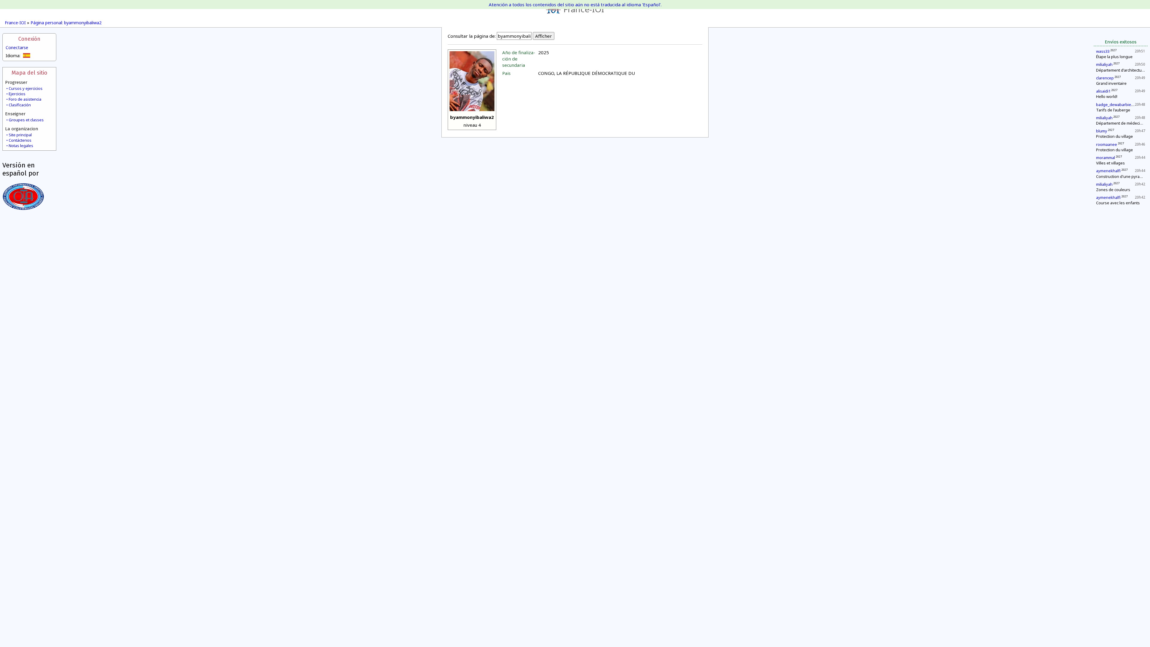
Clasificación (20, 105)
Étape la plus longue (1114, 56)
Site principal (20, 134)
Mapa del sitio (29, 72)
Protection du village (1114, 136)
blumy (1101, 131)
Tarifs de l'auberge (1113, 110)
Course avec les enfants (1118, 202)
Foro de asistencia (25, 99)
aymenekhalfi (1108, 170)
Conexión (29, 39)
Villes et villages (1110, 163)
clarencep (1105, 78)
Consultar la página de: (472, 36)
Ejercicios (17, 93)
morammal (1105, 157)
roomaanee (1106, 144)
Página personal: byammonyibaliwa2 (66, 22)
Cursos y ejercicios (26, 88)
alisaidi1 (1103, 91)
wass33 (1103, 51)
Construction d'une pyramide (1122, 176)
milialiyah (1104, 64)
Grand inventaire (1111, 83)
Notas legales (21, 145)
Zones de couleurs (1113, 189)
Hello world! (1106, 96)
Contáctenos (20, 140)
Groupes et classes (26, 120)
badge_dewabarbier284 (1117, 104)
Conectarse (17, 47)
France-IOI (583, 9)
